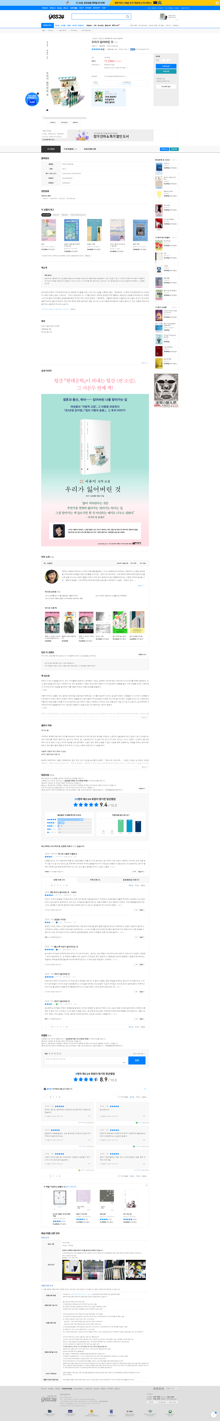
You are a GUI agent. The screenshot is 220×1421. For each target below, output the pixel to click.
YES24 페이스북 (157, 1388)
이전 (48, 885)
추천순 (137, 885)
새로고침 (103, 1214)
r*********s (59, 857)
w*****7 (83, 1170)
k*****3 (60, 1004)
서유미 (94, 46)
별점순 (143, 885)
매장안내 (81, 25)
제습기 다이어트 (81, 1214)
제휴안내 (103, 1388)
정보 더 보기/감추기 (106, 49)
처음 (45, 885)
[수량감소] (161, 60)
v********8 (137, 1170)
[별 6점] (55, 1053)
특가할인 (161, 25)
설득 (42, 244)
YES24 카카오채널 (154, 1388)
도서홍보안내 (88, 1388)
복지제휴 (110, 1388)
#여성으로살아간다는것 (78, 215)
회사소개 (43, 1388)
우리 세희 (167, 205)
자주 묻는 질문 (162, 1402)
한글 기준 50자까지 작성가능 (55, 1059)
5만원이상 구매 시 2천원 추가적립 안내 (126, 68)
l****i (59, 949)
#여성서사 (56, 215)
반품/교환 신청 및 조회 (78, 1294)
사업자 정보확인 (103, 1401)
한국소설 (74, 30)
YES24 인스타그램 (163, 1388)
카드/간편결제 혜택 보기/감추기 (126, 76)
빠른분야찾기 (47, 25)
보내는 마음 (100, 636)
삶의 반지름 (167, 359)
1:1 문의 (88, 1294)
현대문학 (102, 46)
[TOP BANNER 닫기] (217, 3)
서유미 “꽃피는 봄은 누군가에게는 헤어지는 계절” (64, 598)
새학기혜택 (133, 25)
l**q (139, 1123)
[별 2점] (49, 1053)
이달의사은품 (152, 25)
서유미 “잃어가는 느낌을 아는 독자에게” (111, 596)
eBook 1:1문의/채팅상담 (168, 1399)
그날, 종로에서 (168, 347)
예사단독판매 (143, 25)
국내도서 (50, 30)
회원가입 (154, 8)
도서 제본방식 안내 (66, 169)
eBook (95, 83)
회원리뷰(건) (112, 49)
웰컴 (43, 30)
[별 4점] (52, 1053)
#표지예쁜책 (46, 215)
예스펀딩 (100, 25)
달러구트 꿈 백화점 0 (170, 290)
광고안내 (96, 1388)
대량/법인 (176, 25)
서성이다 (166, 163)
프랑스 (108, 97)
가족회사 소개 (172, 1388)
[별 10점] (60, 1053)
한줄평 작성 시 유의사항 (145, 1054)
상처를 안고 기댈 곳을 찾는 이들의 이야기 (62, 596)
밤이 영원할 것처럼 (136, 636)
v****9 (60, 922)
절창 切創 (167, 278)
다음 (63, 885)
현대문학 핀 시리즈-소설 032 (114, 38)
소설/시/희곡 (62, 30)
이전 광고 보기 (176, 20)
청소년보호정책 (78, 1388)
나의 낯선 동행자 (169, 219)
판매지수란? (128, 49)
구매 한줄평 (124, 1097)
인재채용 (50, 1388)
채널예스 (89, 25)
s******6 (137, 1146)
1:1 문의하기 (152, 1402)
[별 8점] (57, 1053)
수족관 (166, 266)
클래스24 (108, 25)
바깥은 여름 (91, 244)
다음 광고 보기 (178, 20)
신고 (75, 857)
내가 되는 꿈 (127, 1214)
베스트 (57, 25)
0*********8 (82, 1123)
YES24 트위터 (160, 1388)
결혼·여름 (136, 244)
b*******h (58, 895)
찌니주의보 (167, 241)
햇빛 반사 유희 (168, 191)
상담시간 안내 (173, 1402)
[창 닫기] (123, 90)
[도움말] (100, 65)
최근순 (131, 885)
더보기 (173, 160)
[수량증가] (170, 60)
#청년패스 (65, 215)
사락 (95, 25)
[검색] (127, 16)
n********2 (82, 1146)
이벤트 (69, 25)
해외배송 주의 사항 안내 (166, 79)
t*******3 (58, 977)
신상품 (63, 25)
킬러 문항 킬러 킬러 (119, 636)
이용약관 (57, 1388)
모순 (165, 253)
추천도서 (168, 25)
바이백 (74, 25)
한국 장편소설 (86, 30)
